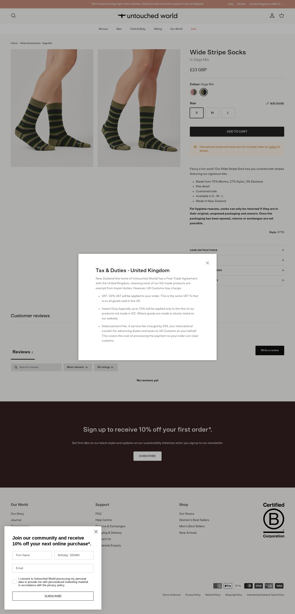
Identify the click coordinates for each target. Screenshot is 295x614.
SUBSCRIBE (53, 596)
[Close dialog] (96, 531)
